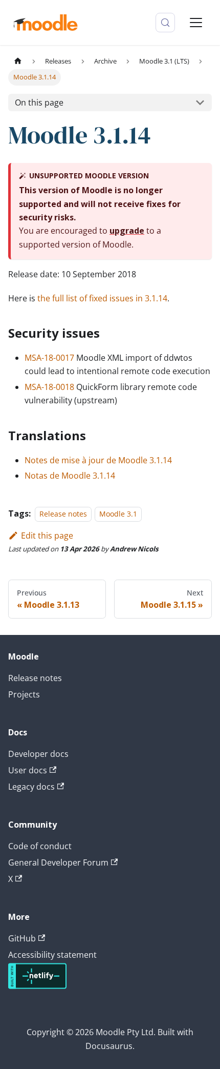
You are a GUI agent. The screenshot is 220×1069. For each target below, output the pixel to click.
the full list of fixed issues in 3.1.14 (102, 298)
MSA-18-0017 (49, 357)
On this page (39, 102)
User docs (27, 770)
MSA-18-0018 (49, 387)
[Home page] (18, 61)
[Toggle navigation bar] (196, 22)
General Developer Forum (58, 862)
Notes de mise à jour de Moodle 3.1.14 (98, 460)
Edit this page (47, 535)
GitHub (22, 938)
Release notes (63, 514)
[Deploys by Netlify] (37, 986)
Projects (24, 694)
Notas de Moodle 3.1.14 (70, 475)
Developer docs (38, 753)
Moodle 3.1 (118, 514)
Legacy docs (31, 786)
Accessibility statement (52, 954)
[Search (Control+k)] (165, 22)
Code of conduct (40, 846)
